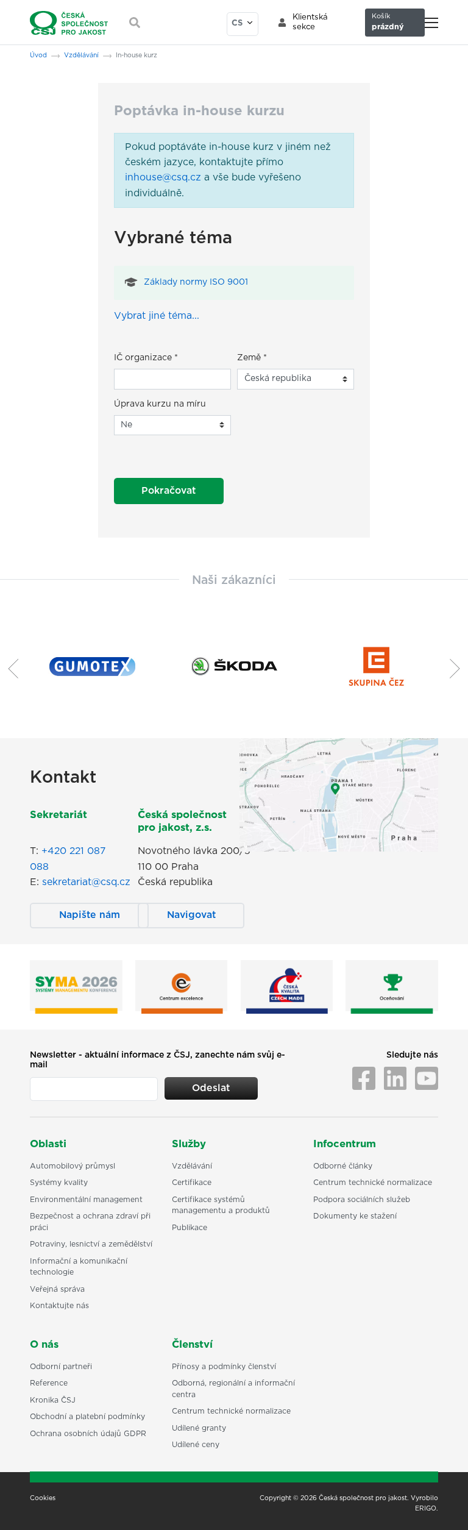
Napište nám (89, 915)
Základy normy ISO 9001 (196, 282)
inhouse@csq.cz (163, 177)
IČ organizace (146, 358)
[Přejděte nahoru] (443, 1505)
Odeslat (211, 1088)
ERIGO (425, 1509)
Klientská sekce (310, 22)
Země (252, 358)
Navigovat (191, 915)
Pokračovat (168, 491)
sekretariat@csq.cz (86, 882)
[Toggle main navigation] (431, 23)
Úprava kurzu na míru (160, 404)
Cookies (42, 1498)
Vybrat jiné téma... (156, 316)
